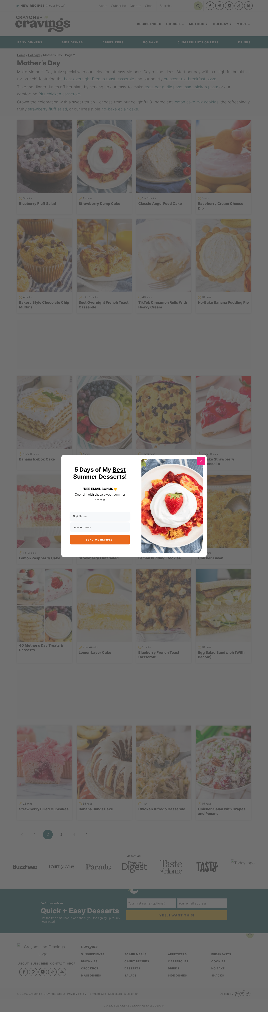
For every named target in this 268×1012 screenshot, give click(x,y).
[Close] (201, 461)
